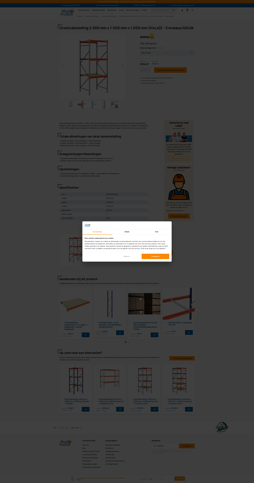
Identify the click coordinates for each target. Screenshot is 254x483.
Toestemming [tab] (97, 232)
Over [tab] (156, 232)
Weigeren (126, 256)
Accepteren (155, 256)
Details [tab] (127, 232)
